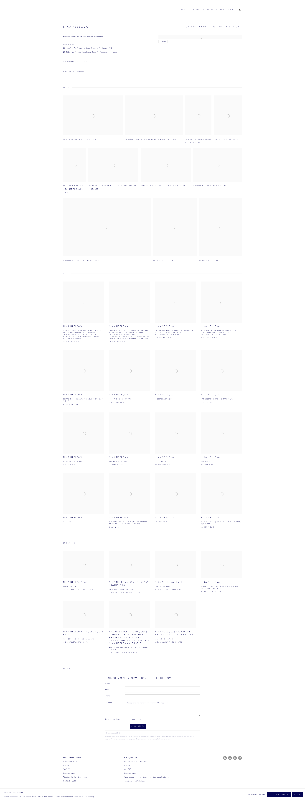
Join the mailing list (240, 758)
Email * (107, 690)
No (141, 720)
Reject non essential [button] (279, 794)
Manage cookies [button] (256, 794)
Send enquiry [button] (137, 726)
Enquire (237, 27)
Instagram (240, 10)
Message (108, 702)
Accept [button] (297, 794)
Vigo (75, 9)
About (231, 9)
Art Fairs (212, 9)
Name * (108, 683)
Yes (133, 720)
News (222, 9)
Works (202, 27)
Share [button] (163, 41)
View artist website (73, 71)
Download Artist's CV (76, 62)
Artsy (230, 758)
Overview (191, 27)
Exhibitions (198, 9)
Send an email (235, 758)
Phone (107, 696)
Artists (185, 9)
